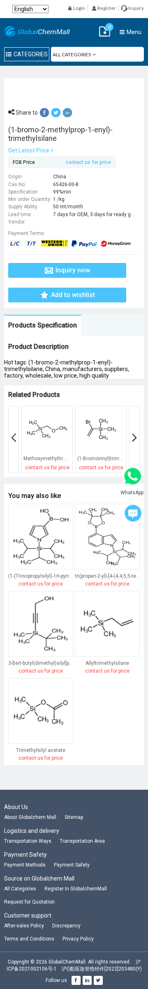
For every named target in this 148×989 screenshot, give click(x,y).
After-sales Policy (24, 926)
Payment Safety (72, 865)
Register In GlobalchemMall (75, 889)
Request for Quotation (29, 902)
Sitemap (74, 817)
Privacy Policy (78, 939)
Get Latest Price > (31, 150)
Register (106, 8)
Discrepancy (66, 926)
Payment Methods (25, 865)
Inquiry (135, 8)
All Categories (20, 889)
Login (78, 8)
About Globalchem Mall (30, 817)
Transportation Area (82, 841)
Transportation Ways (27, 841)
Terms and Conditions (29, 939)
